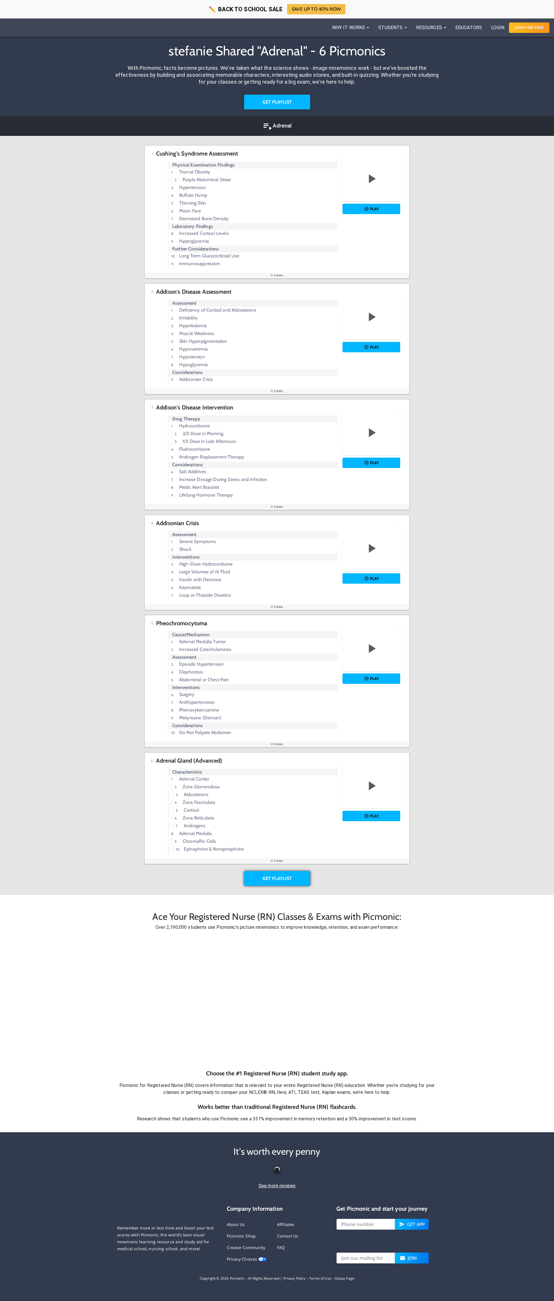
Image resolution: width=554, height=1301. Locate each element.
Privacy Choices (242, 1259)
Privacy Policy (294, 1278)
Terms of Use (320, 1278)
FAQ (281, 1247)
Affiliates (286, 1224)
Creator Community (246, 1247)
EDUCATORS (468, 27)
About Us (236, 1224)
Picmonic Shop (241, 1236)
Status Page (344, 1278)
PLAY (374, 208)
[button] (277, 1000)
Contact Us (287, 1236)
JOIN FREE (529, 27)
